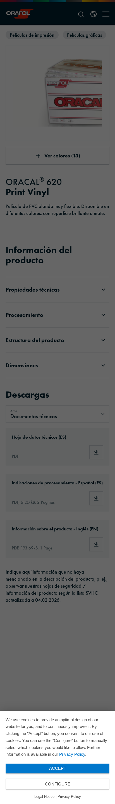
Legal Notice (44, 796)
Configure (57, 784)
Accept (57, 768)
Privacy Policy (72, 754)
